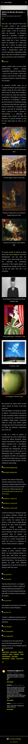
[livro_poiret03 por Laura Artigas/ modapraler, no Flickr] (6, 600)
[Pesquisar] (26, 2)
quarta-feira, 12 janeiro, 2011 (17, 703)
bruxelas (20, 652)
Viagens (13, 658)
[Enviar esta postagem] (3, 650)
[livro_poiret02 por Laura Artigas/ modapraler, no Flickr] (6, 574)
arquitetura (5, 652)
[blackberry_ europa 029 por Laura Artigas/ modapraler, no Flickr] (9, 503)
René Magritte (5, 658)
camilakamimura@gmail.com (15, 670)
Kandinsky (16, 654)
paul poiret (15, 656)
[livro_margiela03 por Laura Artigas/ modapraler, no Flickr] (7, 636)
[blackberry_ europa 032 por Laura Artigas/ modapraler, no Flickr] (9, 498)
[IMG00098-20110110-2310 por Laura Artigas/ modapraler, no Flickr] (9, 467)
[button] (3, 19)
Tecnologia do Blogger (15, 739)
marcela (9, 685)
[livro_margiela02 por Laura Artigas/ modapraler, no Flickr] (7, 631)
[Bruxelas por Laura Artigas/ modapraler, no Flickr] (5, 61)
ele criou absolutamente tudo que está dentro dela (12, 491)
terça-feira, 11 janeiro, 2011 (13, 672)
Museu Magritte (14, 254)
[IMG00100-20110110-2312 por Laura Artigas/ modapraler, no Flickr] (9, 472)
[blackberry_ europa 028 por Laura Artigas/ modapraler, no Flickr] (9, 508)
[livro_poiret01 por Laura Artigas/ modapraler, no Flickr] (6, 579)
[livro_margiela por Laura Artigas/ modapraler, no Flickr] (7, 626)
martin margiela (6, 656)
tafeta (9, 703)
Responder (10, 682)
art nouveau (13, 652)
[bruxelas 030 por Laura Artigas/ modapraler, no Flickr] (6, 612)
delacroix (4, 654)
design (10, 654)
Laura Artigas (8, 2)
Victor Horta (19, 658)
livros (21, 654)
